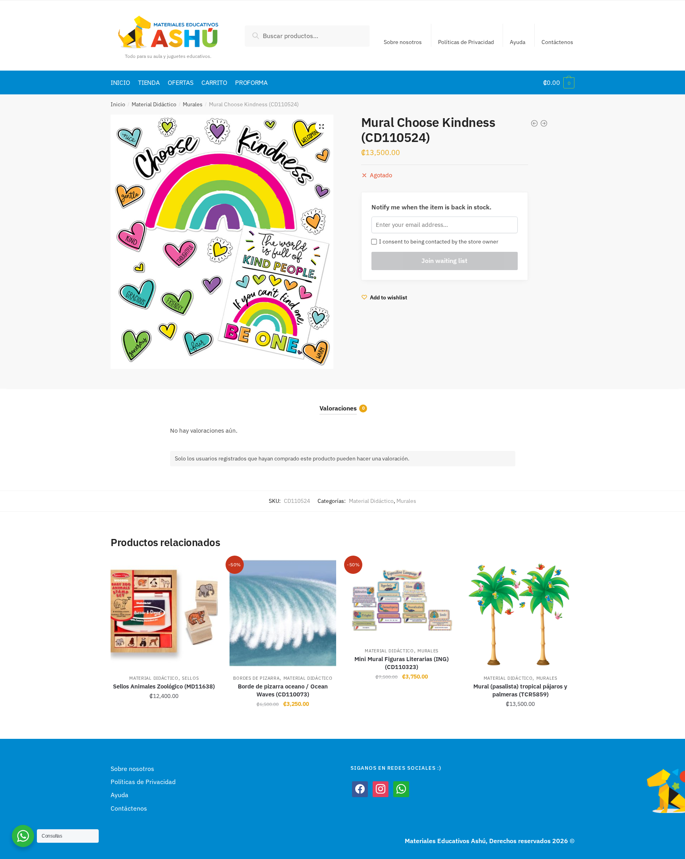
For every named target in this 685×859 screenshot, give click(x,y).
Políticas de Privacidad (466, 42)
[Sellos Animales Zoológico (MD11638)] (164, 613)
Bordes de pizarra (256, 678)
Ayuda (517, 42)
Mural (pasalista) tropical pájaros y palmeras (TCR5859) (520, 690)
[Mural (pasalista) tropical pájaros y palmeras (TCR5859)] (520, 613)
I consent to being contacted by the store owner (437, 241)
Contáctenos (557, 42)
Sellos (190, 678)
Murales (193, 104)
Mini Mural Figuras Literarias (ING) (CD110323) (401, 663)
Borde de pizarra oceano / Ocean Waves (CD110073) (283, 690)
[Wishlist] (206, 571)
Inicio (118, 104)
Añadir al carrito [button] (164, 721)
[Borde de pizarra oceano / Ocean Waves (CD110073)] (283, 613)
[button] (321, 126)
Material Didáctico (154, 104)
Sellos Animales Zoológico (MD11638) (164, 686)
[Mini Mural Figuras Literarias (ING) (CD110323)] (401, 599)
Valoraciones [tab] (338, 408)
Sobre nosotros (403, 42)
